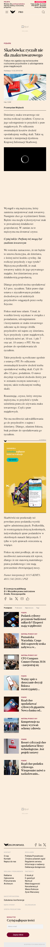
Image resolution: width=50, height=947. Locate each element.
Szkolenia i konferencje (14, 900)
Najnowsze (29, 608)
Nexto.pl (28, 881)
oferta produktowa (12, 909)
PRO (20, 12)
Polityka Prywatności (34, 856)
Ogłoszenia (9, 878)
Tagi (37, 608)
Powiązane (8, 608)
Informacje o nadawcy (34, 864)
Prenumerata (10, 881)
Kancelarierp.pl (31, 886)
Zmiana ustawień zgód (35, 859)
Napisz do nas (10, 861)
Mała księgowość (32, 884)
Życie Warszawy (32, 892)
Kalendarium (30, 905)
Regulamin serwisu (33, 861)
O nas (6, 856)
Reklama (8, 875)
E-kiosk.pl (29, 875)
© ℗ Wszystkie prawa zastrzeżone (19, 591)
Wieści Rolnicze (31, 889)
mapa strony (9, 905)
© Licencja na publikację (15, 589)
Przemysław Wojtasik (14, 107)
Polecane (18, 608)
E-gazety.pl (30, 878)
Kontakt (7, 859)
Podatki (7, 43)
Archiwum (8, 884)
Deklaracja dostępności (35, 867)
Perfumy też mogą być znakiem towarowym (23, 241)
